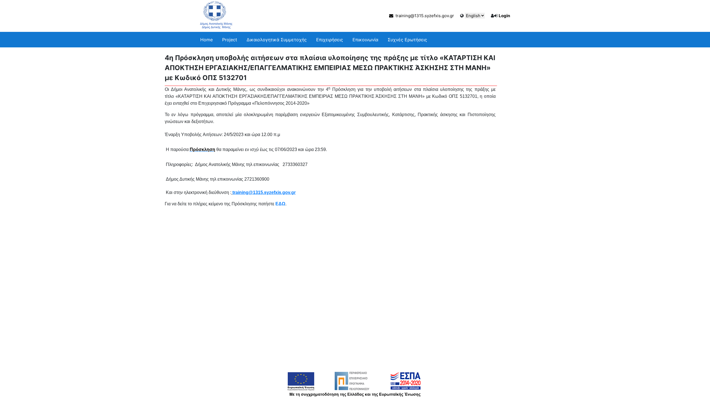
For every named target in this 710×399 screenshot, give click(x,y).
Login (504, 15)
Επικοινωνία (365, 39)
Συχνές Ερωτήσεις (407, 39)
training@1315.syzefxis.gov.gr (423, 15)
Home (206, 39)
